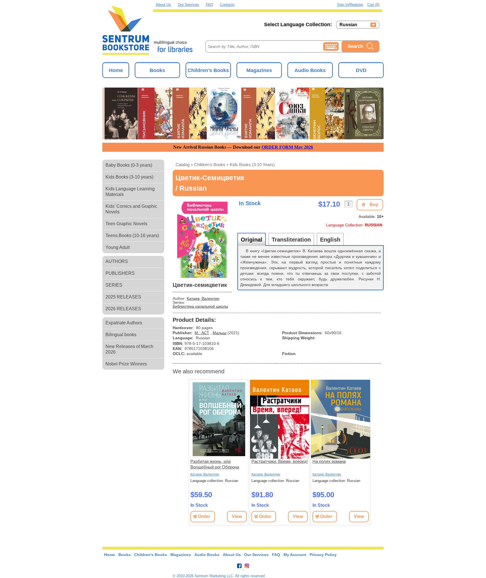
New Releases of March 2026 (129, 349)
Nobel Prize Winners (126, 363)
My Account (295, 554)
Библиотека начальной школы (200, 306)
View (237, 516)
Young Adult (117, 247)
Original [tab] (251, 239)
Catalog (183, 164)
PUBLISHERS (120, 273)
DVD (361, 70)
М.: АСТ (202, 333)
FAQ (209, 5)
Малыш (219, 333)
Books (157, 70)
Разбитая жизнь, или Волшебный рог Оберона (214, 464)
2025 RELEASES (123, 296)
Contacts (227, 5)
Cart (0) (373, 5)
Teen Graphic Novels (126, 223)
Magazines (259, 70)
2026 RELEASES (123, 308)
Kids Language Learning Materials (130, 191)
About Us (163, 5)
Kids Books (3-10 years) (129, 177)
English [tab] (330, 239)
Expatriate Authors (123, 322)
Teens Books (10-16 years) (132, 235)
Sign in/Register (350, 5)
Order (204, 516)
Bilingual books (120, 334)
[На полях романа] (340, 419)
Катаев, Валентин (203, 298)
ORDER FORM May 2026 (287, 147)
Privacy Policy (323, 554)
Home (116, 70)
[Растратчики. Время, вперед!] (279, 419)
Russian (348, 25)
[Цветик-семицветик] (202, 238)
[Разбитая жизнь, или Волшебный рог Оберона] (218, 419)
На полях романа (329, 461)
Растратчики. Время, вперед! (279, 461)
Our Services (188, 5)
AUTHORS (116, 261)
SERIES (113, 285)
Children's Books (208, 70)
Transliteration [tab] (291, 239)
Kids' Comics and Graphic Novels (131, 209)
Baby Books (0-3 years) (128, 165)
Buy (374, 204)
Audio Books (310, 70)
